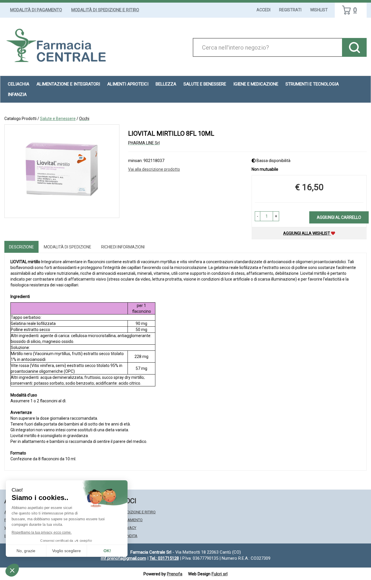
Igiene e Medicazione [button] (255, 84)
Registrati (290, 10)
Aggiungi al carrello (339, 217)
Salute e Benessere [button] (204, 84)
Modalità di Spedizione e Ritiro (105, 9)
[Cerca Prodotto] (354, 47)
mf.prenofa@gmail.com (123, 558)
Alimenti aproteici (127, 84)
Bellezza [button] (166, 84)
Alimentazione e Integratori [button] (68, 84)
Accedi (263, 10)
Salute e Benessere (58, 118)
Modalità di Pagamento (36, 9)
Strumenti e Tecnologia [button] (312, 84)
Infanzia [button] (17, 94)
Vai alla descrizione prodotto (154, 169)
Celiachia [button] (18, 84)
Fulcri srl (220, 574)
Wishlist (319, 10)
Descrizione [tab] (21, 247)
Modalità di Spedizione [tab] (67, 247)
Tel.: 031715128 (164, 558)
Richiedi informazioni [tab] (123, 247)
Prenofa (174, 574)
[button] (257, 216)
